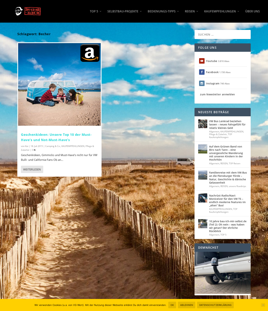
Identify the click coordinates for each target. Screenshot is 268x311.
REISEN (190, 11)
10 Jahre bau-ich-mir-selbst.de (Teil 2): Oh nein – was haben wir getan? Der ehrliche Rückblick (227, 226)
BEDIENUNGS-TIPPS (162, 11)
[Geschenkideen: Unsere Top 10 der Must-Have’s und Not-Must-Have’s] (59, 84)
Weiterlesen (32, 169)
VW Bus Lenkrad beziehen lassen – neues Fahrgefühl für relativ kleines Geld (227, 124)
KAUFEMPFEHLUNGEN (220, 11)
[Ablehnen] (263, 305)
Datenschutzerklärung (215, 305)
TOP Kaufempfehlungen (220, 136)
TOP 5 (94, 11)
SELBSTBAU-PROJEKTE (122, 11)
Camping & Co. (52, 146)
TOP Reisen (234, 163)
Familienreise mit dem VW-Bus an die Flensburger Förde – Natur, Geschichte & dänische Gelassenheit (228, 177)
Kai (26, 146)
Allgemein (214, 131)
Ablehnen (186, 305)
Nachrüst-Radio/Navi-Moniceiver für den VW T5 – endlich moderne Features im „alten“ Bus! (227, 200)
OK (172, 305)
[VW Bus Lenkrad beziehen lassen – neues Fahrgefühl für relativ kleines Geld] (202, 123)
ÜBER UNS (252, 11)
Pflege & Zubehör (218, 134)
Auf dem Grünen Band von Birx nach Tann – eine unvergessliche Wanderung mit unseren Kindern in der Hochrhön (226, 153)
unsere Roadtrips (237, 186)
